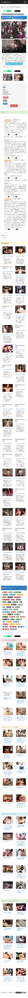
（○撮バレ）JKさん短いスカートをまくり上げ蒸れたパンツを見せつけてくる (21, 891)
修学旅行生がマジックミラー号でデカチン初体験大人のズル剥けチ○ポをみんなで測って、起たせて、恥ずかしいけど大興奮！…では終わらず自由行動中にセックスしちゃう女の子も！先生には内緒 (8, 981)
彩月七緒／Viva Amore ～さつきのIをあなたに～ (8, 685)
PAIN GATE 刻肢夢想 (7, 443)
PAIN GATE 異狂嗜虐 (7, 394)
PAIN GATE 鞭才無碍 (7, 552)
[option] (8, 77)
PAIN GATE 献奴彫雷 (7, 478)
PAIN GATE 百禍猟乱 (20, 424)
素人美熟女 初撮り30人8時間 (20, 787)
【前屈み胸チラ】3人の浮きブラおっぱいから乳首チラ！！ (21, 771)
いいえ (14, 134)
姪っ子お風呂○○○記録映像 (8, 787)
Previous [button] (2, 77)
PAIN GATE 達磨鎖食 (20, 295)
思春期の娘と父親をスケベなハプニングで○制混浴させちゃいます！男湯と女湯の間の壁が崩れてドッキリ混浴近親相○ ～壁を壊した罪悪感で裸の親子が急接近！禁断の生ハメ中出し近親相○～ (8, 743)
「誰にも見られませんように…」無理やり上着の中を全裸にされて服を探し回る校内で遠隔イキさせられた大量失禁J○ (8, 827)
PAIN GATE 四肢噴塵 (7, 428)
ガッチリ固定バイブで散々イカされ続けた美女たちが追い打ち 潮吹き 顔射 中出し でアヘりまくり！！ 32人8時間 (8, 773)
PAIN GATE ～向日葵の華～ (21, 330)
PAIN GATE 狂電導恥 (20, 389)
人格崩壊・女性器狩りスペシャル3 (8, 858)
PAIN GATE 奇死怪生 (20, 493)
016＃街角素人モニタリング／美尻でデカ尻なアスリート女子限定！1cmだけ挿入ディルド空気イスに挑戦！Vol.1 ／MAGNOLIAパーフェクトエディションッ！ (8, 720)
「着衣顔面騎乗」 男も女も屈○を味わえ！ (8, 929)
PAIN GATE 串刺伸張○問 (8, 271)
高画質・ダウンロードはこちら (14, 64)
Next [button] (26, 77)
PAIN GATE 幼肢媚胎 (7, 369)
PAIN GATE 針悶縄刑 (20, 256)
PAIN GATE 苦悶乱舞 (20, 350)
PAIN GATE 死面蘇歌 (20, 478)
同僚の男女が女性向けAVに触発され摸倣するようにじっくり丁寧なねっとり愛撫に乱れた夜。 (21, 805)
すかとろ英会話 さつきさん (7, 961)
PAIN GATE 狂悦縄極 (7, 409)
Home (4, 7)
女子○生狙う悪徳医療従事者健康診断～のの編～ (21, 826)
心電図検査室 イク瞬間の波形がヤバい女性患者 (21, 929)
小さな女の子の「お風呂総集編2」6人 (21, 755)
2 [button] (11, 82)
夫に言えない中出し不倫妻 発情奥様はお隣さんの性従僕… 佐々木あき (21, 701)
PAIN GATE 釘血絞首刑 (21, 374)
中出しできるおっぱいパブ (8, 803)
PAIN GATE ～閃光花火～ (8, 310)
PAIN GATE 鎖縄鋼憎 (20, 533)
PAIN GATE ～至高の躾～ (8, 334)
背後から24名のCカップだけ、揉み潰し (8, 912)
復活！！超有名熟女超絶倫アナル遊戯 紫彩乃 (21, 668)
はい (7, 134)
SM (8, 7)
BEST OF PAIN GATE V (8, 572)
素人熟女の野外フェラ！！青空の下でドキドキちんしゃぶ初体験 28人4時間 (21, 946)
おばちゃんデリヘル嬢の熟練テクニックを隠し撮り (8, 698)
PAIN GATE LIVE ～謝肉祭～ (9, 354)
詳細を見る (14, 106)
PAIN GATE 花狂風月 (7, 295)
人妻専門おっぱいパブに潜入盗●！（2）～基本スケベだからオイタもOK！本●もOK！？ (8, 756)
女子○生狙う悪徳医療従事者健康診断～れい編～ (21, 858)
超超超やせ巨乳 (7, 890)
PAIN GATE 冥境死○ (7, 498)
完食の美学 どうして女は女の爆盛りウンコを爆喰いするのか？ (21, 685)
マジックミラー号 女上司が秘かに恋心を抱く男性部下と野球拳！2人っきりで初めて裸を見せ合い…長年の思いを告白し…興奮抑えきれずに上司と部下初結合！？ (8, 948)
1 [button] (9, 82)
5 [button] (18, 82)
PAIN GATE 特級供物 (20, 517)
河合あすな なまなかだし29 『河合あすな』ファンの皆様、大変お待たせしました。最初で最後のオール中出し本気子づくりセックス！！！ (21, 980)
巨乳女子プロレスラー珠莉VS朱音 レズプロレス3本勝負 (21, 913)
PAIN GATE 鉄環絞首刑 (8, 256)
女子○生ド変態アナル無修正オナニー (21, 961)
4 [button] (16, 82)
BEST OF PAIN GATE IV (21, 552)
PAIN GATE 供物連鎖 (7, 533)
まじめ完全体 (6, 841)
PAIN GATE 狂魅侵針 (7, 458)
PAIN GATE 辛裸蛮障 (20, 409)
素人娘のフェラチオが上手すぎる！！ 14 (8, 668)
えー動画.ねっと (6, 2)
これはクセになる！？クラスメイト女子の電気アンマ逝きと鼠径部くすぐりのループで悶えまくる (21, 876)
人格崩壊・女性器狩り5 (8, 874)
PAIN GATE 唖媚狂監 (20, 572)
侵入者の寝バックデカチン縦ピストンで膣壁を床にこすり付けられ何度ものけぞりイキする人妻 (21, 740)
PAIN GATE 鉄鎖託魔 (7, 517)
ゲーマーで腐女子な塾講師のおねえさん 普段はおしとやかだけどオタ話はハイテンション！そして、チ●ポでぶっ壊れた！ (21, 719)
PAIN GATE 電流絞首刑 (21, 275)
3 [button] (14, 82)
